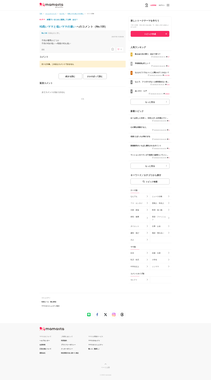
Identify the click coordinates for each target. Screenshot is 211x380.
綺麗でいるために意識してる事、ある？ (62, 19)
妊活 (132, 253)
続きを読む (70, 76)
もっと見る (150, 102)
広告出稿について (45, 348)
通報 (43, 49)
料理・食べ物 (157, 210)
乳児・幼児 (135, 259)
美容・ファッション (159, 217)
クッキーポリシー (67, 348)
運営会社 (42, 353)
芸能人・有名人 (158, 203)
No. (44, 33)
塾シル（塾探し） (94, 348)
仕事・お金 (156, 226)
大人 (132, 239)
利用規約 (64, 340)
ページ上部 (105, 367)
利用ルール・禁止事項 (49, 301)
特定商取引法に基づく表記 (70, 353)
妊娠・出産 (156, 253)
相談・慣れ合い (158, 233)
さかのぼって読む (95, 76)
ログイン (162, 5)
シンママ (155, 266)
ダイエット (135, 226)
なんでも (134, 196)
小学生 (154, 259)
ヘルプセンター (45, 340)
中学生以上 (135, 266)
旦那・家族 (135, 210)
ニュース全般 (157, 196)
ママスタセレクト (94, 340)
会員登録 (153, 5)
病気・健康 (135, 216)
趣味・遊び (135, 233)
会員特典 (42, 344)
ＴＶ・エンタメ (136, 203)
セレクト (134, 279)
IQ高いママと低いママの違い (58, 26)
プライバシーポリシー (68, 344)
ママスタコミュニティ (95, 344)
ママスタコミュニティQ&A (50, 306)
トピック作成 (150, 33)
